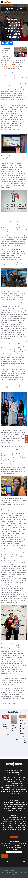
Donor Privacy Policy (15, 872)
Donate (14, 836)
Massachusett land (19, 787)
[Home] (7, 2)
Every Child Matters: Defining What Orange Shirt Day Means (22, 726)
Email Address (14, 849)
